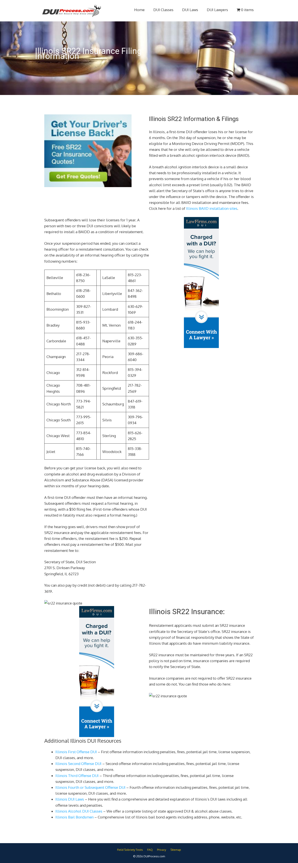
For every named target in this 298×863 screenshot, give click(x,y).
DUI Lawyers (217, 9)
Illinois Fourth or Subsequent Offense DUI (90, 787)
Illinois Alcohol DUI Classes (78, 811)
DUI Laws (190, 9)
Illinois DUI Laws (69, 799)
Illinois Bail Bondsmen (74, 817)
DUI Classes (163, 9)
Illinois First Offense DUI (76, 751)
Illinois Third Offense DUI (77, 775)
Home (139, 9)
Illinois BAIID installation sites (211, 208)
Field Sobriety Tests (130, 849)
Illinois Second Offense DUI (78, 763)
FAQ (150, 849)
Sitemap (175, 849)
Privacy (161, 849)
